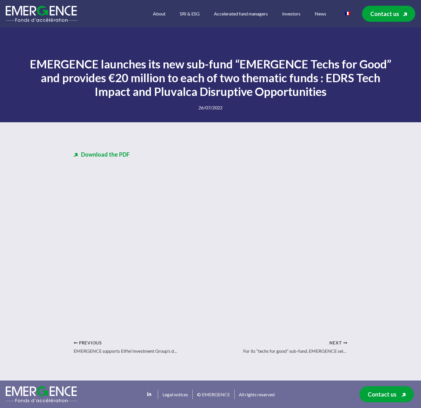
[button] (388, 14)
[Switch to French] (347, 12)
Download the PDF (105, 154)
